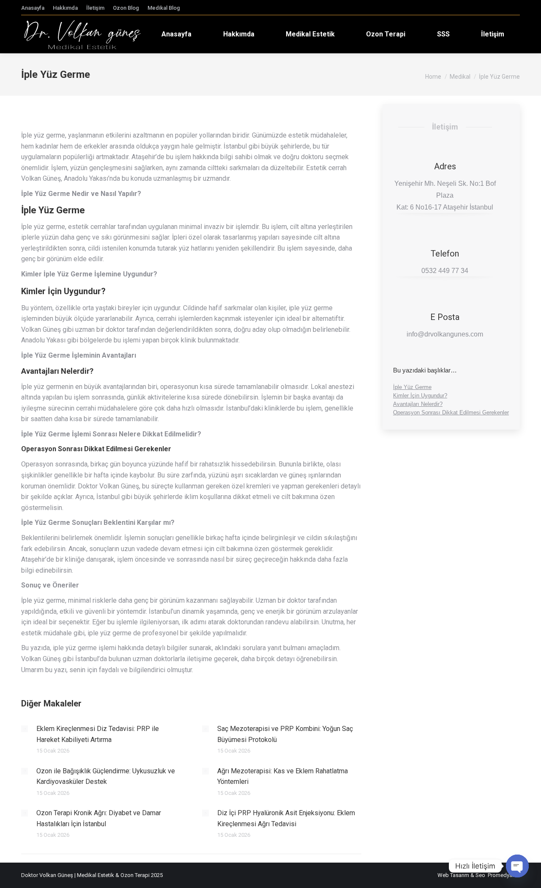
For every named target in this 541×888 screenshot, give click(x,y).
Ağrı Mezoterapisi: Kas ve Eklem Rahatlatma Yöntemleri (282, 776)
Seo (480, 875)
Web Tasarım (453, 875)
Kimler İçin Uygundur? (420, 395)
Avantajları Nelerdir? (418, 404)
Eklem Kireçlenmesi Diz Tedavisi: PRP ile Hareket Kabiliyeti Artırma (97, 734)
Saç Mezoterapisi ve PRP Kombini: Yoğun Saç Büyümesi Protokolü (285, 734)
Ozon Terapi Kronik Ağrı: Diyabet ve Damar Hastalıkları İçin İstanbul (98, 818)
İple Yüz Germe (412, 387)
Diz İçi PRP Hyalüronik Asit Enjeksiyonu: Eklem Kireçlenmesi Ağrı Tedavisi (286, 818)
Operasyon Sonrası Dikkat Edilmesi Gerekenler (451, 412)
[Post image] (24, 728)
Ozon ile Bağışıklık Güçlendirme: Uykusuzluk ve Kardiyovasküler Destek (105, 776)
